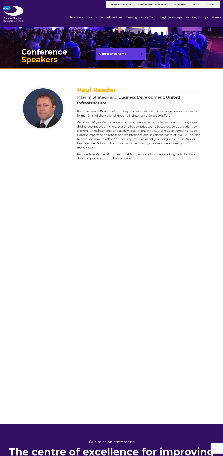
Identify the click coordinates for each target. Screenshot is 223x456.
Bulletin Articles (111, 17)
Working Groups (197, 17)
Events (216, 17)
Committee (179, 4)
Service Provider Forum (152, 4)
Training (131, 17)
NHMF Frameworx (120, 4)
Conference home (112, 53)
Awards (92, 17)
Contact (212, 4)
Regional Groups (171, 17)
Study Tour (148, 17)
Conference (73, 17)
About (197, 4)
